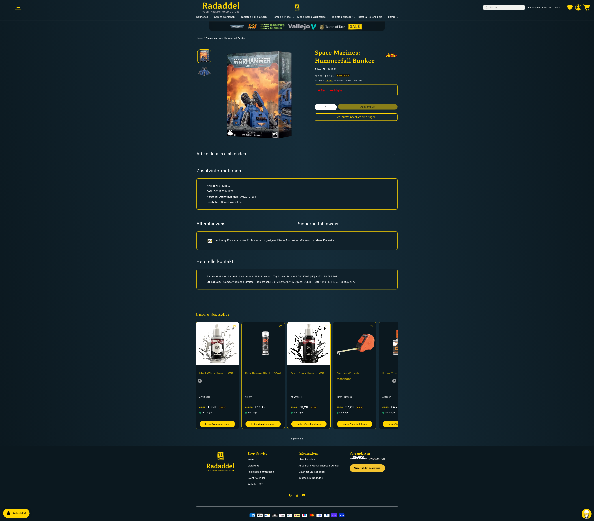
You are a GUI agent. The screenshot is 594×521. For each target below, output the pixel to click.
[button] (18, 7)
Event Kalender (256, 478)
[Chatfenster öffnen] (587, 514)
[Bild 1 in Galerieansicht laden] (204, 56)
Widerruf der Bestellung (367, 468)
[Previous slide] (200, 381)
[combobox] (504, 7)
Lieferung (253, 465)
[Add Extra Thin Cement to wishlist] (326, 326)
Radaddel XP (255, 484)
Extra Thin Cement (304, 373)
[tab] (291, 438)
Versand (329, 80)
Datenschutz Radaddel (312, 471)
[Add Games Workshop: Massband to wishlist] (280, 326)
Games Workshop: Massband (258, 376)
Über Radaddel (307, 459)
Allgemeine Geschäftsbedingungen (319, 465)
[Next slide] (394, 381)
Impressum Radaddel (311, 478)
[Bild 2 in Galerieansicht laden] (204, 72)
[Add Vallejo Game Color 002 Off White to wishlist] (372, 326)
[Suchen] (486, 8)
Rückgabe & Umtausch (261, 471)
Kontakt (252, 459)
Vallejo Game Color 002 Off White (354, 376)
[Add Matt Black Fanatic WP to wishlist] (234, 326)
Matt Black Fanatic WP (215, 373)
